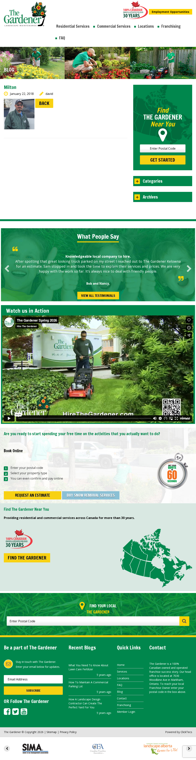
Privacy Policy (68, 732)
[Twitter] (15, 711)
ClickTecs (186, 732)
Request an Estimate (32, 495)
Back (44, 103)
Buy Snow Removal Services (91, 495)
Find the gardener (27, 558)
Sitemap (52, 732)
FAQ (62, 38)
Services (122, 671)
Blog (120, 691)
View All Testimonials (98, 295)
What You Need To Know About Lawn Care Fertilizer (88, 667)
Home (121, 665)
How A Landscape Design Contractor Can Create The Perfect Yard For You (85, 703)
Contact (122, 698)
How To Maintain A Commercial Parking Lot (88, 684)
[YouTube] (24, 711)
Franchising (171, 26)
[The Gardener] (25, 4)
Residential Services (73, 26)
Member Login (126, 712)
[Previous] (7, 268)
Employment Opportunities (170, 12)
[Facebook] (7, 711)
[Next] (189, 268)
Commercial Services (114, 26)
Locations (146, 26)
